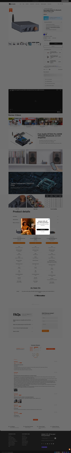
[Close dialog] (49, 219)
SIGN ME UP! (42, 229)
